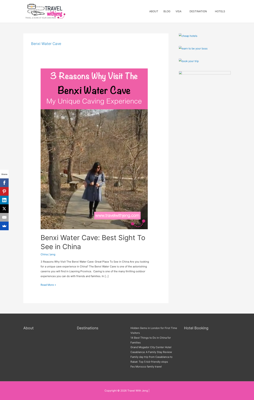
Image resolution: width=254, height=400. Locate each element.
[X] (4, 208)
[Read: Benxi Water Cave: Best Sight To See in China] (94, 148)
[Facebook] (4, 182)
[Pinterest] (4, 191)
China (44, 254)
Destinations (87, 328)
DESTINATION (198, 11)
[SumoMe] (4, 226)
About (28, 328)
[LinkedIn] (4, 200)
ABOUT (153, 11)
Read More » (48, 284)
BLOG (166, 11)
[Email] (4, 217)
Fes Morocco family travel (146, 366)
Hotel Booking (196, 328)
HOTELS (220, 11)
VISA (178, 11)
